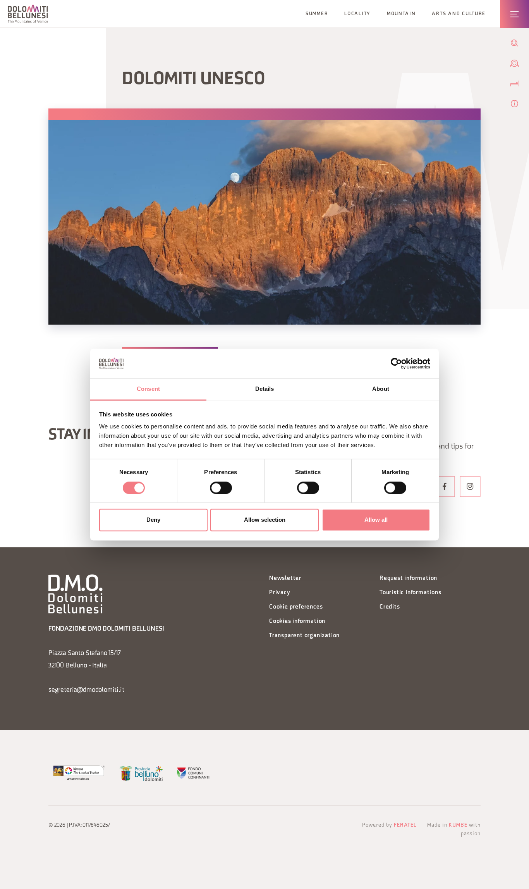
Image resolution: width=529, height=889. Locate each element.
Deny (153, 520)
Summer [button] (317, 14)
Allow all (376, 520)
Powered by (389, 825)
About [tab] (380, 389)
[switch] (221, 487)
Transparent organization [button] (304, 636)
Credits (390, 607)
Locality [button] (357, 14)
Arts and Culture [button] (459, 14)
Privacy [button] (279, 593)
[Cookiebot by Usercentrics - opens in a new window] (396, 363)
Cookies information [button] (297, 621)
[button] (28, 14)
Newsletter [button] (285, 578)
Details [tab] (264, 389)
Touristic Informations (410, 593)
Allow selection (264, 520)
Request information (408, 578)
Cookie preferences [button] (296, 607)
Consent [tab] (148, 389)
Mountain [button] (401, 14)
